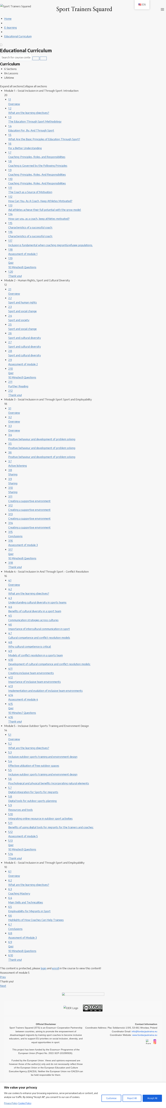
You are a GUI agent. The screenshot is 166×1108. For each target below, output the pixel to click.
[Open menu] (162, 9)
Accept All (152, 1098)
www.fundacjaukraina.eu (144, 1035)
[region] (83, 1095)
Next (3, 985)
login (43, 968)
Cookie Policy (24, 1103)
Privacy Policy (11, 1103)
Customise (111, 1098)
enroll (55, 968)
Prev (3, 977)
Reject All (132, 1098)
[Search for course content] (35, 58)
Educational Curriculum (26, 50)
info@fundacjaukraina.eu (144, 1031)
